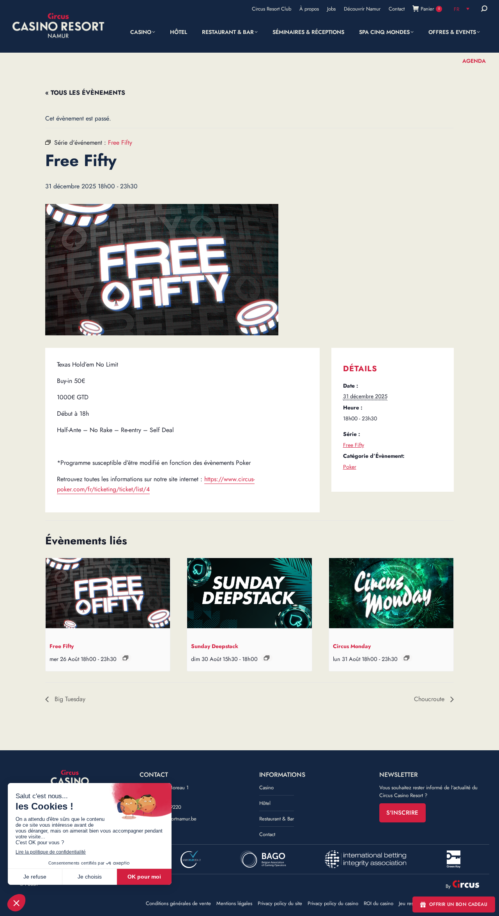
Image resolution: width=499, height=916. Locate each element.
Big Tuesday (69, 699)
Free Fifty (353, 445)
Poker (349, 467)
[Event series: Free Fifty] (125, 658)
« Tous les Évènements (85, 92)
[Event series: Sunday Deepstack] (266, 658)
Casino (266, 787)
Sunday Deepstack (214, 646)
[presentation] (108, 595)
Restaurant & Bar (276, 818)
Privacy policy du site (280, 903)
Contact (267, 834)
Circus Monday (352, 646)
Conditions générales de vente (178, 903)
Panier (430, 8)
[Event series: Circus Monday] (406, 658)
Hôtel (265, 803)
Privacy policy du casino (333, 903)
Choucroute (430, 699)
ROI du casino (378, 903)
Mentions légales (234, 903)
